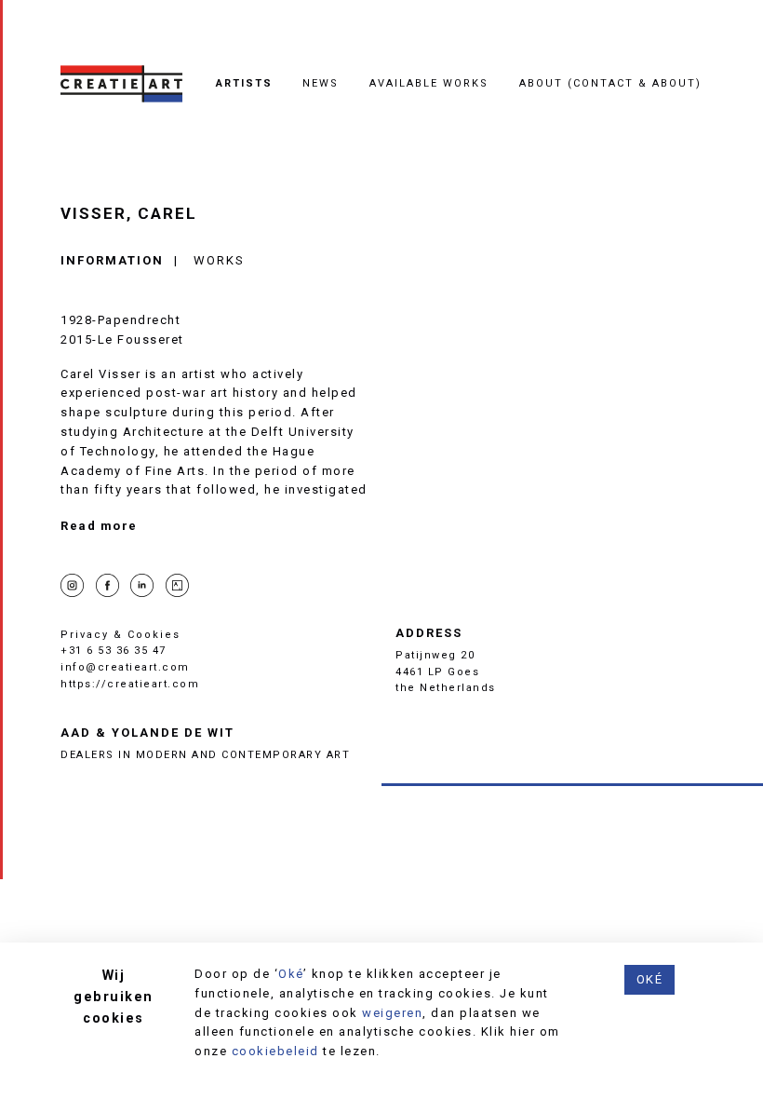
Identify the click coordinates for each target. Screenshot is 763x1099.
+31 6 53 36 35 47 (113, 650)
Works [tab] (219, 260)
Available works (429, 83)
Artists (244, 83)
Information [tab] (112, 260)
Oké (290, 974)
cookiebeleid (275, 1051)
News (320, 83)
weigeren (392, 1013)
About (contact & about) (610, 83)
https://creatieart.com (129, 684)
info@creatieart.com (125, 667)
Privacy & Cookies (120, 635)
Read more (99, 526)
